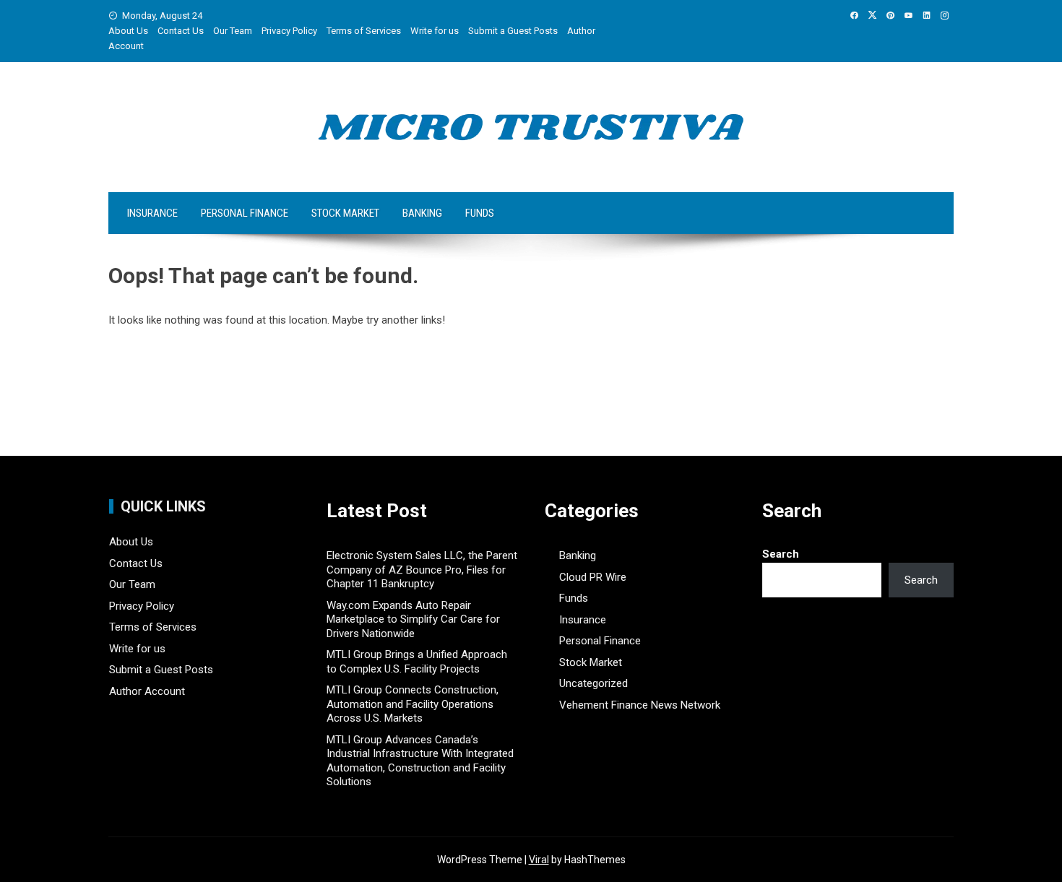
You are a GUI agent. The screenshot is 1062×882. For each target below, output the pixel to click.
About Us (128, 30)
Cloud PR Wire (592, 577)
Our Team (232, 30)
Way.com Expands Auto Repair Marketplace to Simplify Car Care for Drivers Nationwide (413, 619)
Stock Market (345, 213)
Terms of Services (364, 30)
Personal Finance (244, 213)
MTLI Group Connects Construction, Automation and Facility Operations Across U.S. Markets (412, 704)
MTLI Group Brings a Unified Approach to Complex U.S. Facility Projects (417, 661)
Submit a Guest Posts (513, 30)
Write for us (434, 30)
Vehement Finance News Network (639, 705)
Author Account (147, 691)
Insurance (152, 213)
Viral (539, 859)
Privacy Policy (289, 30)
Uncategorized (593, 683)
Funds (479, 213)
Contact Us (180, 30)
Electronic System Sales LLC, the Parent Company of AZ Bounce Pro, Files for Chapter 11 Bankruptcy (422, 569)
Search (780, 554)
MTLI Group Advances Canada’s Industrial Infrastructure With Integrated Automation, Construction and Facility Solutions (420, 761)
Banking (422, 213)
